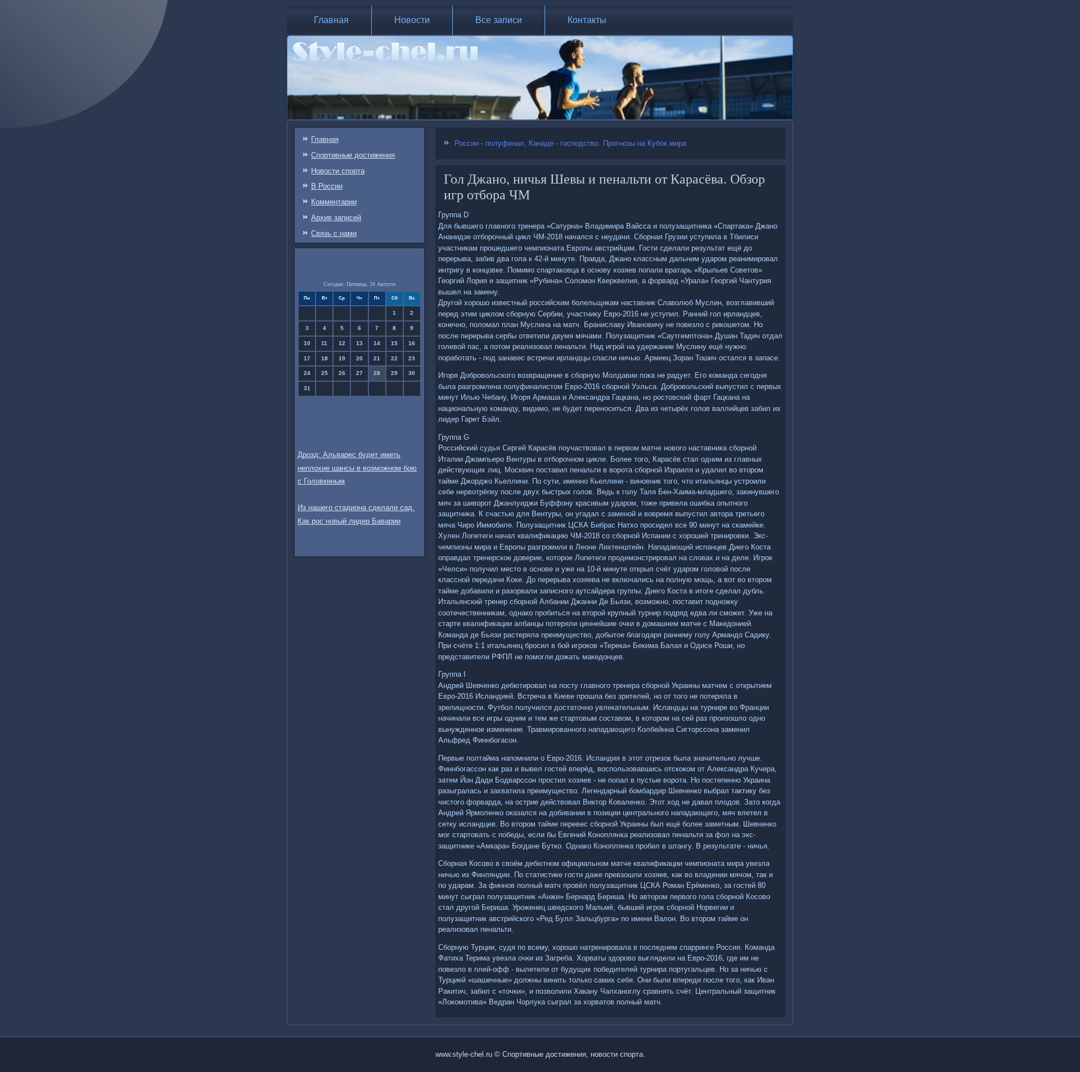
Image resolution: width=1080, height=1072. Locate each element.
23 (411, 358)
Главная (331, 20)
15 (394, 343)
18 (324, 358)
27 (359, 373)
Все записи (498, 20)
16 (411, 343)
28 (377, 373)
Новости (412, 20)
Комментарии (334, 202)
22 (394, 358)
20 (359, 358)
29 (394, 373)
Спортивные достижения (353, 155)
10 (307, 343)
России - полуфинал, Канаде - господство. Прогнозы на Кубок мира (570, 143)
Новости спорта (337, 171)
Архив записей (336, 217)
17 (307, 358)
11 (324, 343)
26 (342, 373)
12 (342, 343)
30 (411, 373)
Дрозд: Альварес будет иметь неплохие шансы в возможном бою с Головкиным (357, 468)
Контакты (587, 20)
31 (307, 388)
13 (359, 343)
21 (377, 358)
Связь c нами (334, 233)
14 (377, 343)
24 (307, 373)
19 (342, 358)
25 (324, 373)
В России (327, 186)
